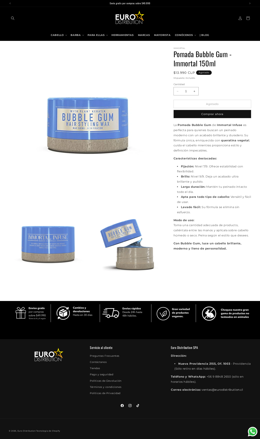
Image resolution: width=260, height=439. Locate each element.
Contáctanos (98, 362)
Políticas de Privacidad (105, 393)
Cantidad (179, 84)
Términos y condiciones (105, 386)
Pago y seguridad (101, 374)
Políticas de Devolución (106, 380)
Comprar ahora (212, 114)
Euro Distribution (27, 431)
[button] (13, 18)
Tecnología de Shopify (48, 431)
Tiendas (95, 368)
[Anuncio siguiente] (250, 3)
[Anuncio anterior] (10, 3)
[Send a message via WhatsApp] (252, 431)
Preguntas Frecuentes (104, 355)
